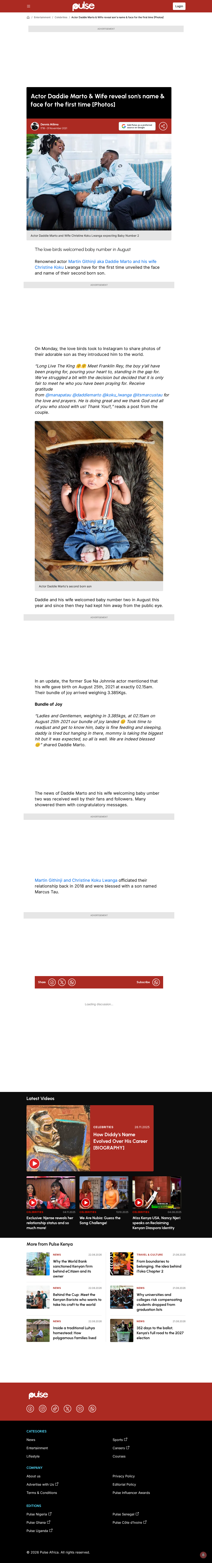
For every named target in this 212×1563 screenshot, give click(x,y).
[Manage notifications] (203, 1555)
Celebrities (61, 17)
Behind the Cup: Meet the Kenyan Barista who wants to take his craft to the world (77, 1299)
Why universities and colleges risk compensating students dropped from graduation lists (159, 1302)
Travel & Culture (150, 1254)
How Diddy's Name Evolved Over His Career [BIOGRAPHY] (120, 1141)
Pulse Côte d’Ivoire (127, 1522)
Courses (119, 1456)
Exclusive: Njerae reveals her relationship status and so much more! (49, 1223)
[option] (50, 1205)
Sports (118, 1440)
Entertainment (42, 17)
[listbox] (106, 1204)
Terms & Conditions (41, 1493)
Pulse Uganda (37, 1531)
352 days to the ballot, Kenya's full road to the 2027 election (160, 1333)
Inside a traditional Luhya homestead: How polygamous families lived (74, 1333)
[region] (106, 1204)
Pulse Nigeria (36, 1514)
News (57, 1254)
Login (179, 6)
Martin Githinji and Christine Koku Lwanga (77, 880)
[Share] (163, 126)
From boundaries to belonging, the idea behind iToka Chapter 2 (159, 1266)
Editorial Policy (124, 1484)
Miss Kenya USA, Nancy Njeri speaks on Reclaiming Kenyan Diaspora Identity (156, 1223)
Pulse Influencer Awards (131, 1493)
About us (33, 1476)
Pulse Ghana (36, 1522)
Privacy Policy (124, 1476)
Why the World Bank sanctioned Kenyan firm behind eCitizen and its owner (73, 1269)
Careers (119, 1448)
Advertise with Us (40, 1484)
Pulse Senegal (123, 1514)
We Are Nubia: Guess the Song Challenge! (100, 1220)
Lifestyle (33, 1456)
